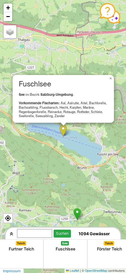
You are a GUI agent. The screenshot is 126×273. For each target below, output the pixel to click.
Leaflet (74, 270)
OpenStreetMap (96, 270)
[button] (63, 130)
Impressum (12, 271)
